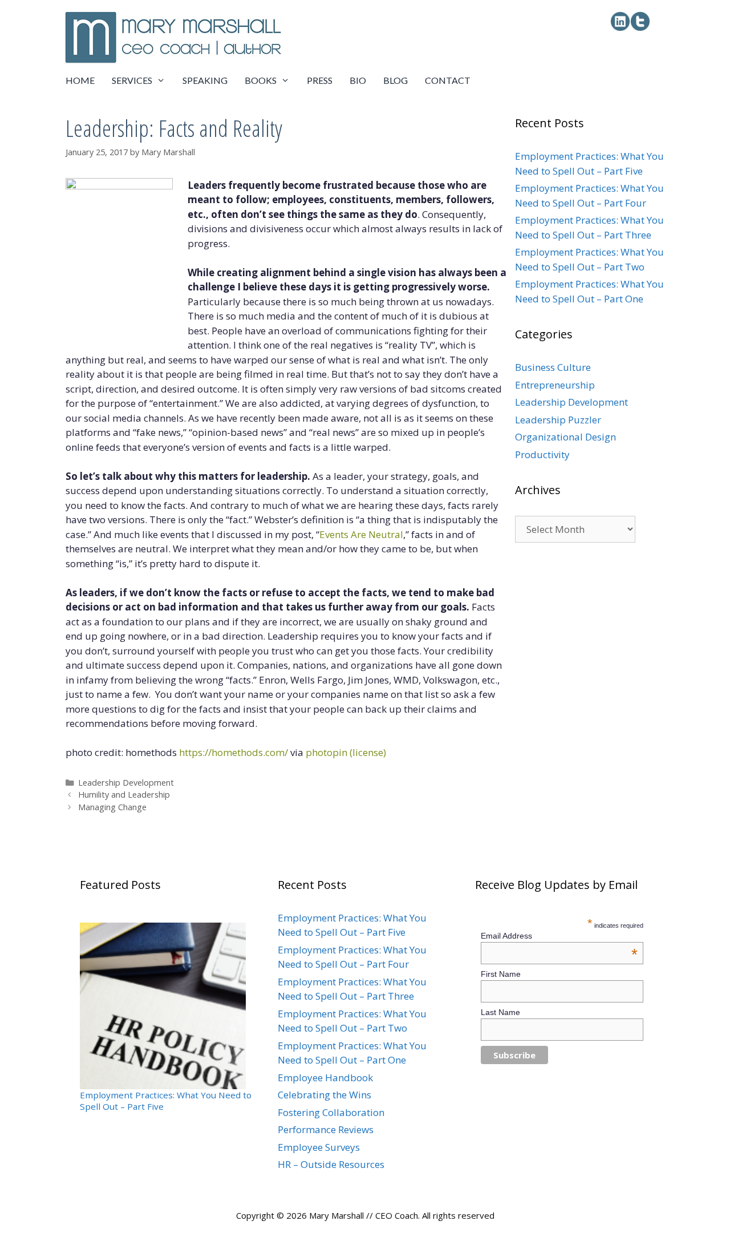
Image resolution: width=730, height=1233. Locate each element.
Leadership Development (126, 782)
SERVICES (132, 80)
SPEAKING (205, 80)
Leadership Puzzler (558, 419)
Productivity (542, 454)
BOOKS (261, 80)
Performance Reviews (326, 1129)
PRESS (319, 80)
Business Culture (553, 367)
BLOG (395, 80)
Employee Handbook (325, 1077)
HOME (80, 80)
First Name (501, 974)
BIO (358, 80)
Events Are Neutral (361, 534)
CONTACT (448, 80)
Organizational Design (565, 436)
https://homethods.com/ (233, 752)
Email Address (559, 935)
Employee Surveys (319, 1147)
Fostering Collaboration (331, 1112)
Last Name (500, 1012)
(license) (368, 752)
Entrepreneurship (555, 384)
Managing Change (112, 807)
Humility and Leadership (124, 794)
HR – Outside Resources (331, 1164)
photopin (326, 752)
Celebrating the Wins (324, 1094)
